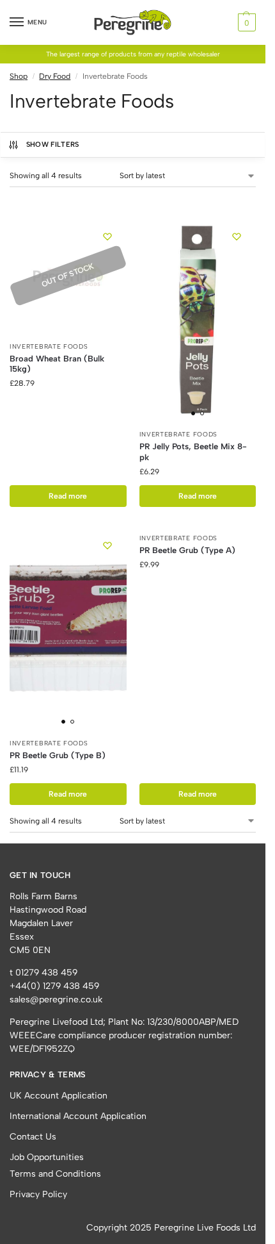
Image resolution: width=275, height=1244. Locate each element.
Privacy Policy (38, 1194)
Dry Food (54, 76)
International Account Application (78, 1116)
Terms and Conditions (55, 1173)
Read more (68, 496)
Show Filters (52, 144)
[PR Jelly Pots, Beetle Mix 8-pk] (197, 319)
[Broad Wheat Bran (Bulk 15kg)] (68, 276)
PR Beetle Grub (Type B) (58, 755)
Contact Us (33, 1136)
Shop (19, 76)
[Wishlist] (107, 236)
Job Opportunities (47, 1157)
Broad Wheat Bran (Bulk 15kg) (57, 364)
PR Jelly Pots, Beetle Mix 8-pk (193, 452)
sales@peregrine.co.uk (56, 999)
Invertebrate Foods (49, 346)
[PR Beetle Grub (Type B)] (68, 628)
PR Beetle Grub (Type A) (187, 550)
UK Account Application (58, 1095)
